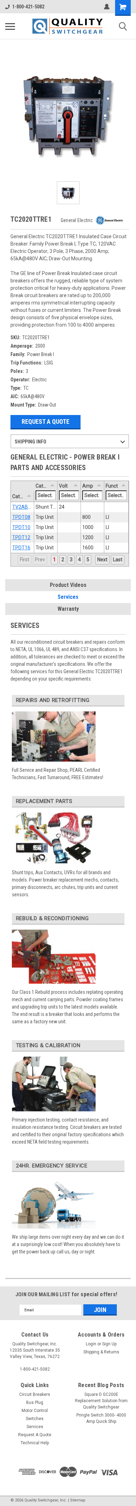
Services (68, 597)
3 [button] (71, 559)
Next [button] (102, 559)
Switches (35, 1418)
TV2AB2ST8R (27, 507)
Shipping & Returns (101, 1352)
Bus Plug (34, 1402)
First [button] (24, 559)
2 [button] (62, 559)
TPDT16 (21, 547)
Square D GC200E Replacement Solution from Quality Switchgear (101, 1401)
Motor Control (35, 1410)
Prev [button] (40, 559)
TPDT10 (21, 527)
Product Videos (68, 585)
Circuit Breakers (34, 1394)
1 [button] (54, 559)
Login (91, 1343)
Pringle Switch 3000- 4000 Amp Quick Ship (101, 1418)
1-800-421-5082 (28, 6)
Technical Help (35, 1442)
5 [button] (87, 559)
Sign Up (109, 1343)
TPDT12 (21, 537)
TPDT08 (21, 517)
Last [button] (117, 559)
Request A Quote (45, 421)
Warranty (68, 608)
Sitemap (77, 1500)
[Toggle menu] (10, 26)
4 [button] (79, 559)
